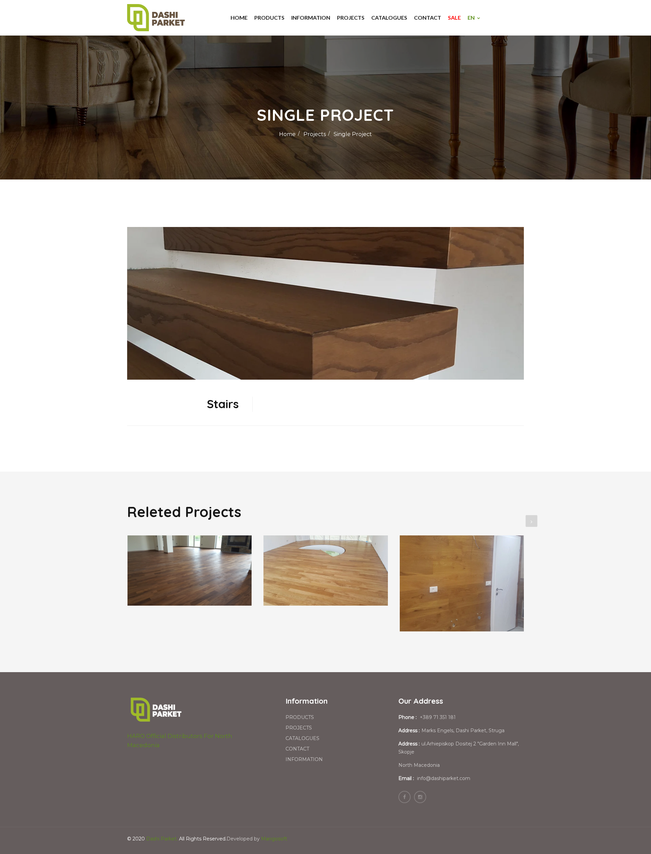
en (471, 17)
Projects (314, 134)
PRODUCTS (269, 17)
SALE (454, 17)
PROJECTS (350, 17)
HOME (239, 17)
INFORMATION (310, 17)
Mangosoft (274, 839)
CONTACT (427, 17)
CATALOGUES (389, 17)
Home (287, 134)
